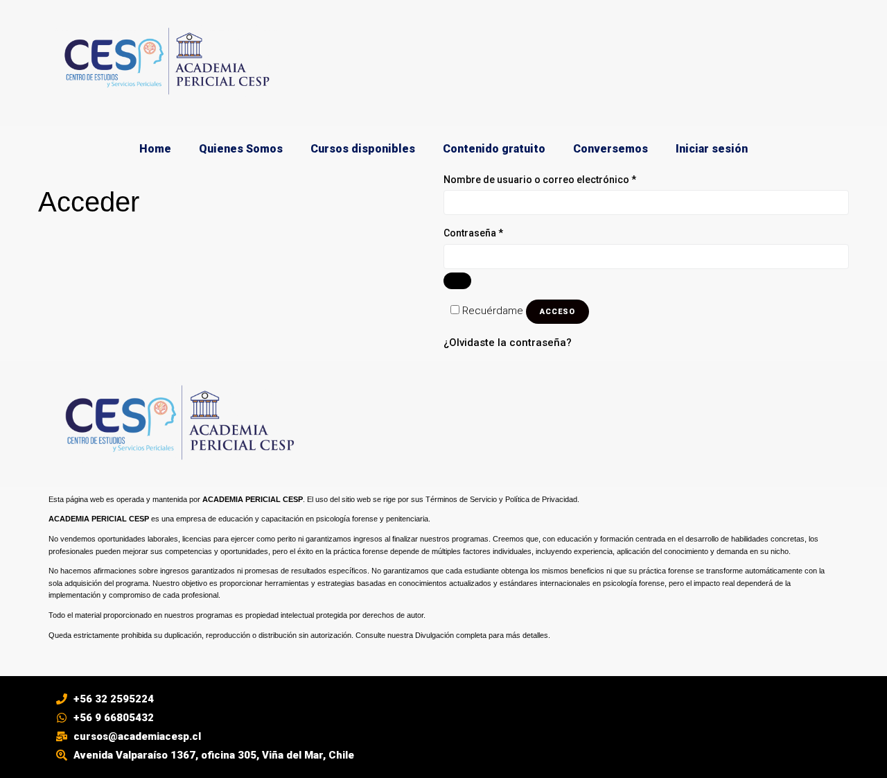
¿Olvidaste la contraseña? (508, 342)
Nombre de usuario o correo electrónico (565, 178)
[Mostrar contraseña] (457, 281)
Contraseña (499, 232)
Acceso (557, 311)
